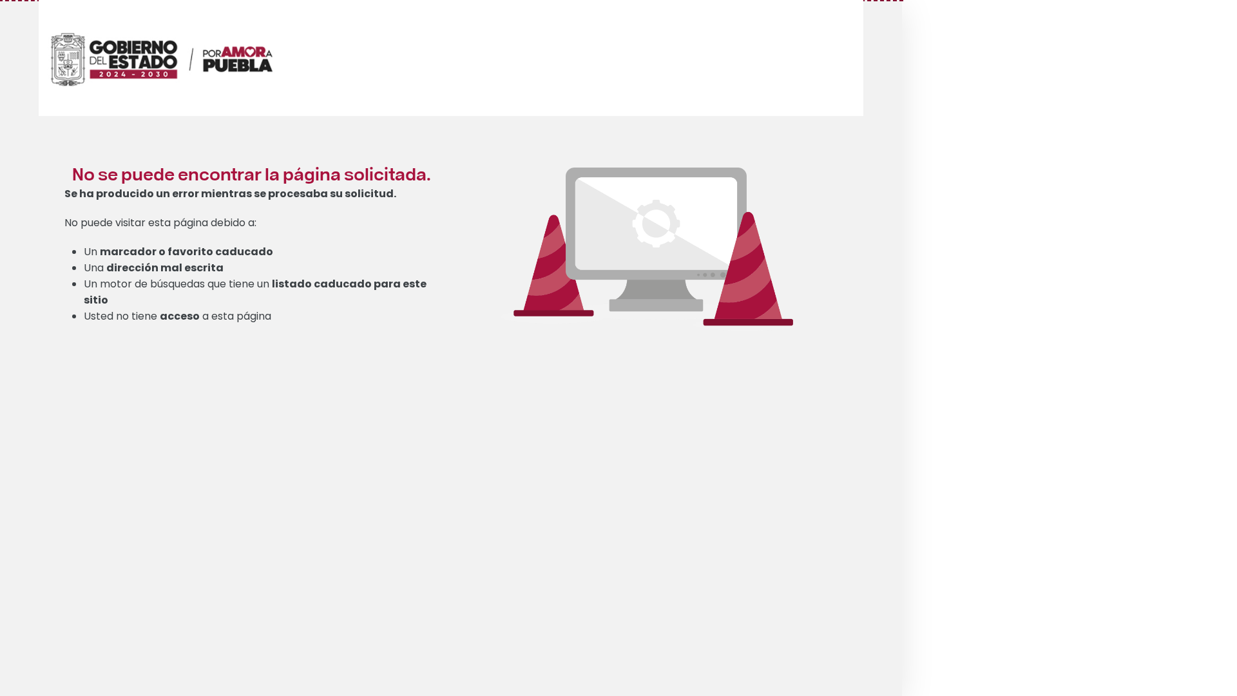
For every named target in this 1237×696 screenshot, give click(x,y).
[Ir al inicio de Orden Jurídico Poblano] (177, 43)
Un (178, 251)
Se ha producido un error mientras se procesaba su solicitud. (230, 193)
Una (154, 267)
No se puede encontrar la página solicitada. (251, 173)
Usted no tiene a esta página (177, 316)
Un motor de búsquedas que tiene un (255, 291)
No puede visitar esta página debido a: (160, 222)
